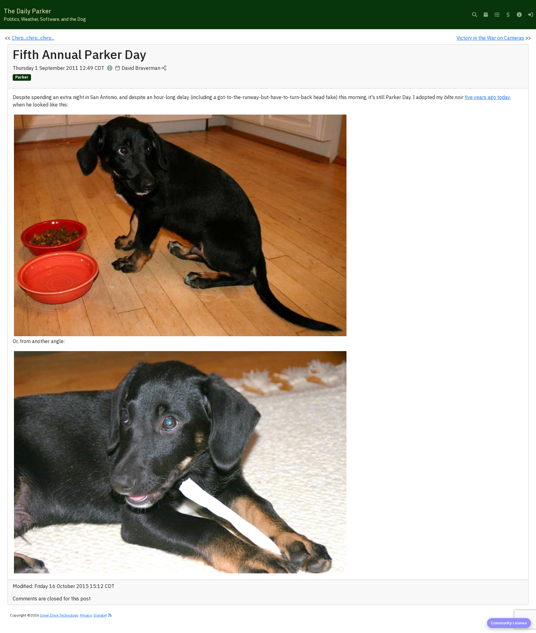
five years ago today (487, 97)
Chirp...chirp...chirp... (33, 38)
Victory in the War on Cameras (490, 38)
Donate (100, 615)
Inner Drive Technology (59, 615)
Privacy (86, 615)
